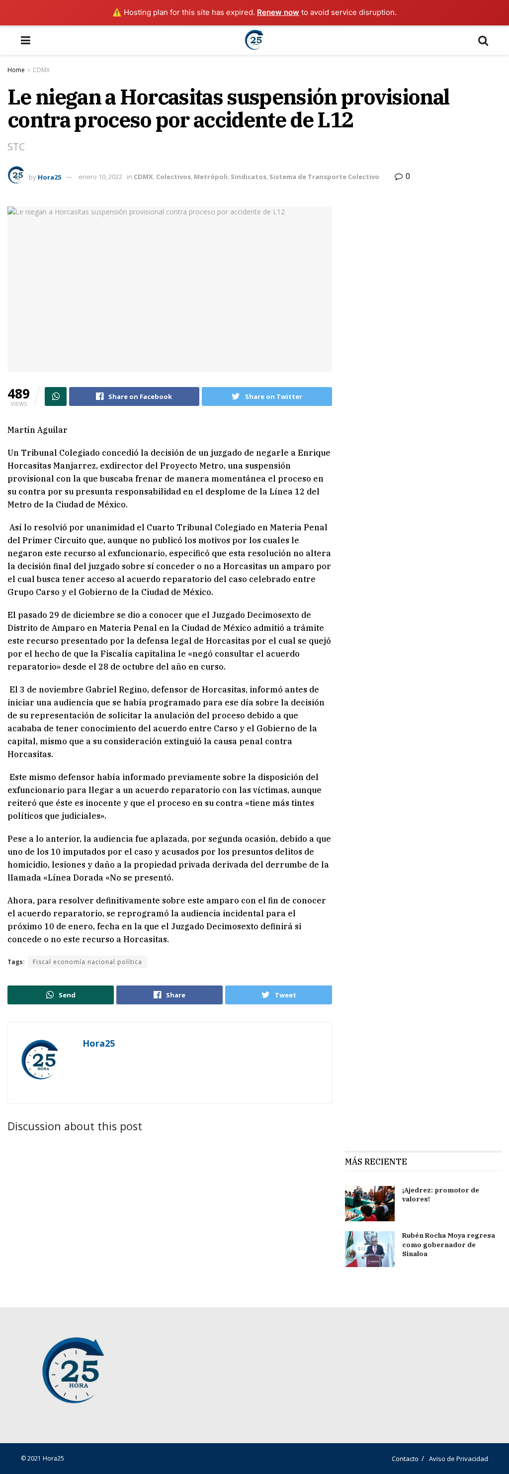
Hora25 (49, 176)
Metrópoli (211, 176)
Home (16, 70)
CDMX (41, 70)
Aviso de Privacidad (458, 1458)
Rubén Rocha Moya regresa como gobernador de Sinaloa (448, 1244)
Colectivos (173, 176)
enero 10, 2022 (100, 176)
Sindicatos (248, 176)
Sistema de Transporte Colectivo (324, 176)
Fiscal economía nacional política (87, 962)
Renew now (278, 12)
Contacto (405, 1458)
